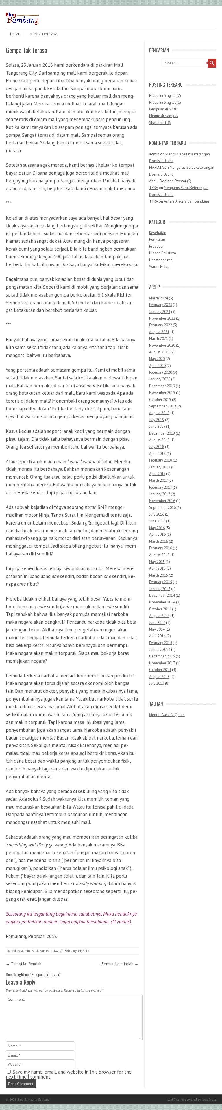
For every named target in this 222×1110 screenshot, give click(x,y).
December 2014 (162, 595)
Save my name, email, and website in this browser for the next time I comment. (69, 1074)
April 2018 (157, 453)
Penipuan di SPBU (163, 109)
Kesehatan (157, 232)
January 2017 (159, 494)
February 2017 (160, 487)
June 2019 (157, 426)
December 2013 (162, 656)
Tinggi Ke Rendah (23, 963)
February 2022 (160, 325)
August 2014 (159, 615)
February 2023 (160, 304)
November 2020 (162, 345)
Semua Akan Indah (119, 963)
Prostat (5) (183, 181)
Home (15, 34)
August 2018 (159, 440)
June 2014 (157, 622)
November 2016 (162, 500)
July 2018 (156, 446)
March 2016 (158, 541)
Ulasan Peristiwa (47, 951)
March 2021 (158, 338)
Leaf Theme (175, 1100)
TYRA (153, 187)
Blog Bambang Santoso (33, 1100)
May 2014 (157, 629)
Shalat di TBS (160, 122)
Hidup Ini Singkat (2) (165, 95)
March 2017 (158, 480)
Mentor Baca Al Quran (167, 714)
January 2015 (159, 588)
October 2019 (160, 399)
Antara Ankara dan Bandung (186, 201)
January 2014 (159, 649)
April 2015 (157, 568)
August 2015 (159, 555)
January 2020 (159, 379)
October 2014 (160, 609)
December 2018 (162, 433)
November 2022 (162, 318)
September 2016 (162, 507)
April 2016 (157, 534)
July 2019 (156, 419)
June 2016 (157, 521)
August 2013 (159, 676)
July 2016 (156, 514)
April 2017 (157, 473)
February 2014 (160, 642)
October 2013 (160, 669)
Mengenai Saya (43, 34)
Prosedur (156, 246)
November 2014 (162, 602)
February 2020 (160, 372)
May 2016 (157, 527)
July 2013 (156, 683)
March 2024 (158, 298)
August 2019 (159, 412)
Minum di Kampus (163, 115)
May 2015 (157, 561)
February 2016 (160, 548)
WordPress (209, 1100)
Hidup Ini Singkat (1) (165, 102)
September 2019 (162, 406)
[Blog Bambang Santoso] (22, 23)
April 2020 (157, 365)
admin (25, 951)
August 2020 (159, 352)
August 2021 (159, 331)
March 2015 (158, 575)
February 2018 (160, 460)
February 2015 (160, 581)
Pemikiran (157, 239)
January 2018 (159, 467)
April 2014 (157, 635)
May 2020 (157, 358)
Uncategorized (161, 259)
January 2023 (159, 311)
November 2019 (162, 392)
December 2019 (162, 385)
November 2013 (162, 663)
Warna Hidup (159, 266)
